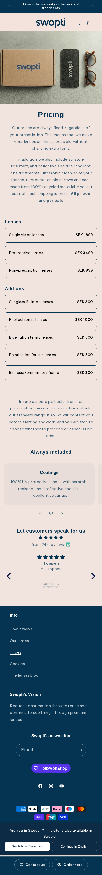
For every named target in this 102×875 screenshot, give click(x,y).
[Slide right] (62, 513)
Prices (15, 652)
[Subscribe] (80, 750)
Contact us (35, 864)
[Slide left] (39, 513)
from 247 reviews (48, 544)
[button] (10, 23)
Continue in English (74, 846)
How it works (21, 629)
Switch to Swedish (27, 846)
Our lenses (19, 641)
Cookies (17, 664)
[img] (51, 537)
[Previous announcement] (9, 6)
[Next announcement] (92, 6)
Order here (73, 864)
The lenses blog (24, 675)
